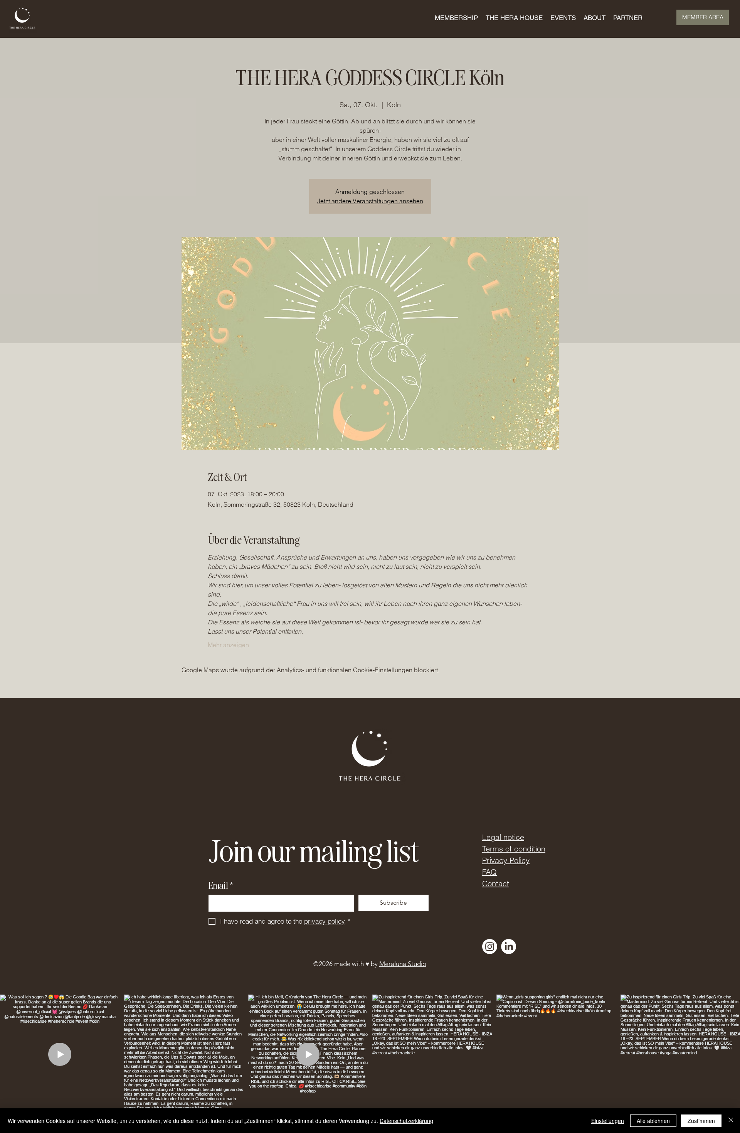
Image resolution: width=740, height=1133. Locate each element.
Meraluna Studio (402, 964)
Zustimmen (701, 1121)
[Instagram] (489, 946)
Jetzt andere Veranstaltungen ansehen (370, 201)
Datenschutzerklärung (406, 1121)
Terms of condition (513, 848)
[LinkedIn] (508, 946)
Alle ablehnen (653, 1121)
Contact (495, 883)
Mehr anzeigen (228, 645)
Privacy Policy (506, 860)
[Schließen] (730, 1120)
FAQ (489, 872)
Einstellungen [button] (607, 1121)
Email (221, 885)
